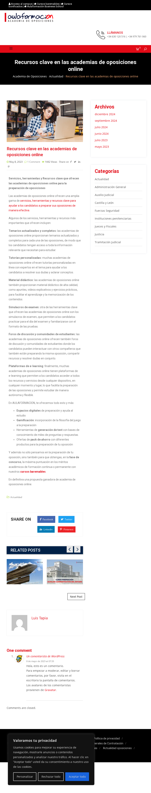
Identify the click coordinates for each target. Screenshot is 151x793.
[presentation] (70, 549)
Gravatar (50, 690)
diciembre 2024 (105, 114)
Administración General (110, 187)
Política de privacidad (107, 738)
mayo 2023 (102, 146)
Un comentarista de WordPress (45, 656)
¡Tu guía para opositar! (25, 571)
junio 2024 (102, 133)
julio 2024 (101, 127)
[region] (51, 759)
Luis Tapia (39, 618)
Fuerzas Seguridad (107, 210)
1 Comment (33, 161)
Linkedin (47, 529)
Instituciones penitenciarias (113, 218)
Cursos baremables (48, 3)
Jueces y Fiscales (105, 226)
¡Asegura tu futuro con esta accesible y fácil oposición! (65, 571)
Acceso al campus (21, 3)
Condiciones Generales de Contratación (99, 743)
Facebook (47, 519)
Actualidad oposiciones (117, 748)
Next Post (76, 596)
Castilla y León (104, 203)
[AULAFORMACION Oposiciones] (29, 17)
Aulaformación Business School (45, 6)
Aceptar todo (77, 776)
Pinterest (68, 529)
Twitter (68, 519)
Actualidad (16, 497)
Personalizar (25, 776)
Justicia (99, 234)
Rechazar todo (50, 776)
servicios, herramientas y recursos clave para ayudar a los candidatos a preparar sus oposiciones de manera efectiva (42, 205)
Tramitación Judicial (108, 242)
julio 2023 (101, 140)
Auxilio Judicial (104, 195)
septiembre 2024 (106, 120)
